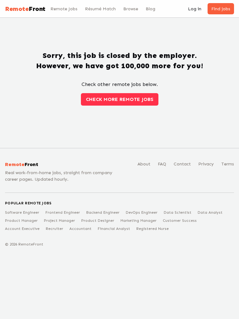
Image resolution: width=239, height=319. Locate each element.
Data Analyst (210, 212)
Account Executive (22, 228)
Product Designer (97, 220)
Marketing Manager (138, 220)
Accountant (80, 228)
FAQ (162, 164)
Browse (130, 9)
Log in (194, 9)
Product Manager (21, 220)
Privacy (206, 164)
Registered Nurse (152, 228)
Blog (150, 9)
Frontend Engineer (62, 212)
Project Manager (59, 220)
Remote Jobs (63, 9)
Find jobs (220, 9)
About (144, 164)
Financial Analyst (114, 228)
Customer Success (180, 220)
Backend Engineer (103, 212)
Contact (182, 164)
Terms (227, 164)
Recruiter (54, 228)
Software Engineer (22, 212)
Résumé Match (100, 9)
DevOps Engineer (141, 212)
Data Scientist (177, 212)
